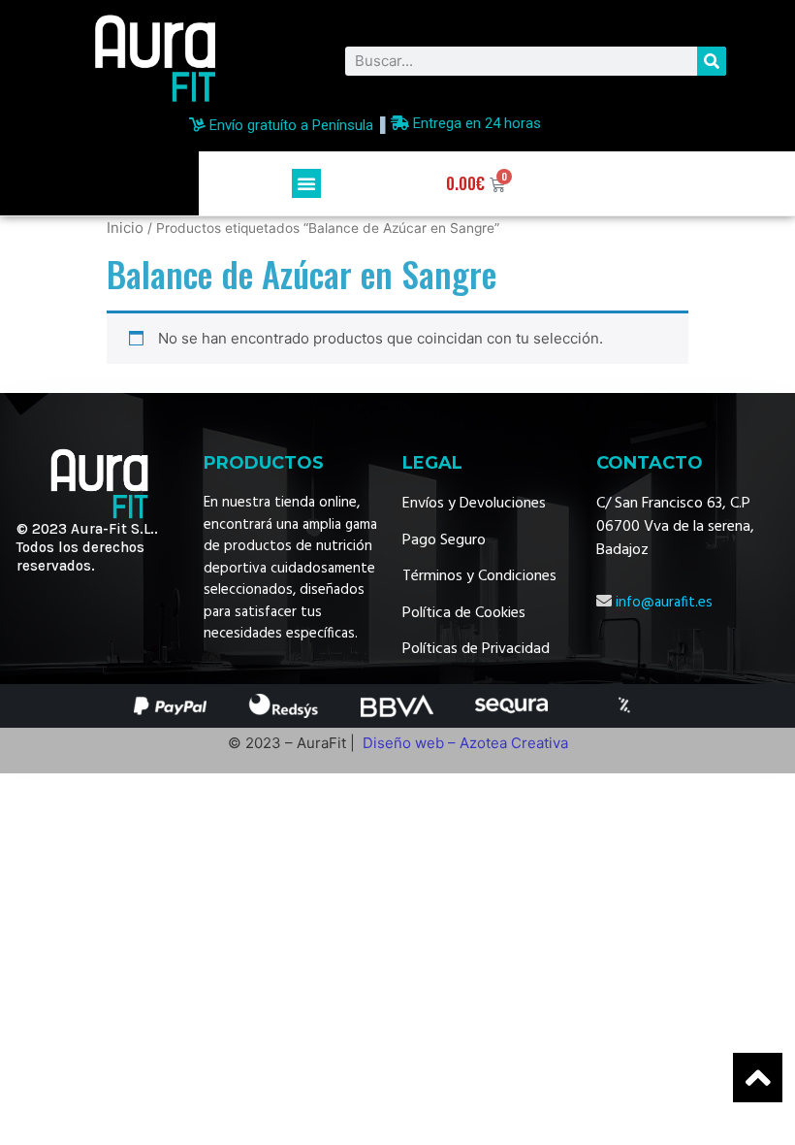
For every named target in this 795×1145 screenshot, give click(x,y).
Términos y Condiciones (479, 576)
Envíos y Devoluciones (474, 503)
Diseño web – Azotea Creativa (465, 743)
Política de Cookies (463, 613)
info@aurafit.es (664, 602)
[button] (306, 183)
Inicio (125, 227)
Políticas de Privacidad (476, 649)
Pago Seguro (444, 540)
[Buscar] (711, 61)
